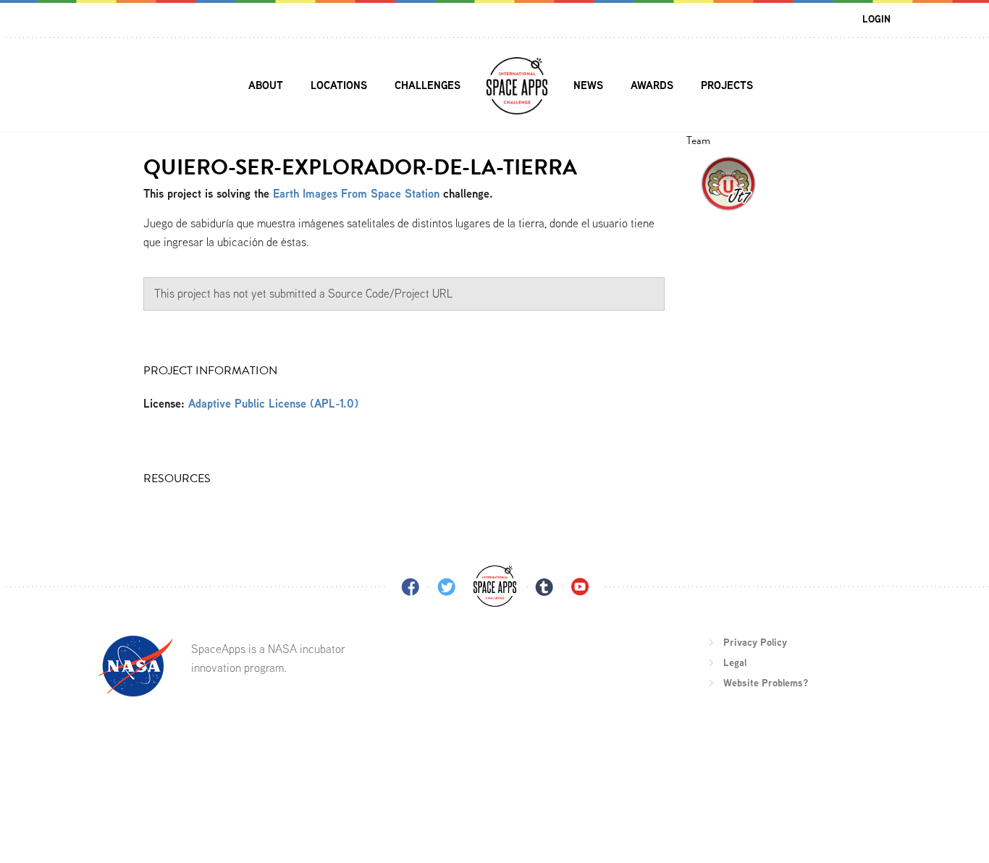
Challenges (427, 85)
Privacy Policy (755, 642)
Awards (652, 85)
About (265, 85)
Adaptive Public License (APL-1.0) (273, 403)
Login (876, 19)
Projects (727, 85)
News (588, 85)
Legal (734, 662)
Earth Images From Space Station (356, 193)
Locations (339, 85)
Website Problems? (765, 682)
